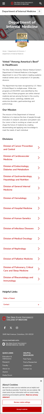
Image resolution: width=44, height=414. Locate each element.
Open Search (40, 3)
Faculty (5, 365)
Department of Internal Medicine (19, 11)
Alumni (5, 372)
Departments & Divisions (16, 51)
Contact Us (27, 369)
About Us (6, 369)
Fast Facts (27, 359)
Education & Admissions (7, 357)
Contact (6, 304)
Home (4, 51)
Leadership (27, 365)
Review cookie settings (22, 402)
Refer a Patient (9, 298)
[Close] (41, 381)
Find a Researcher (30, 362)
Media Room (7, 375)
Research (6, 362)
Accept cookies (22, 409)
